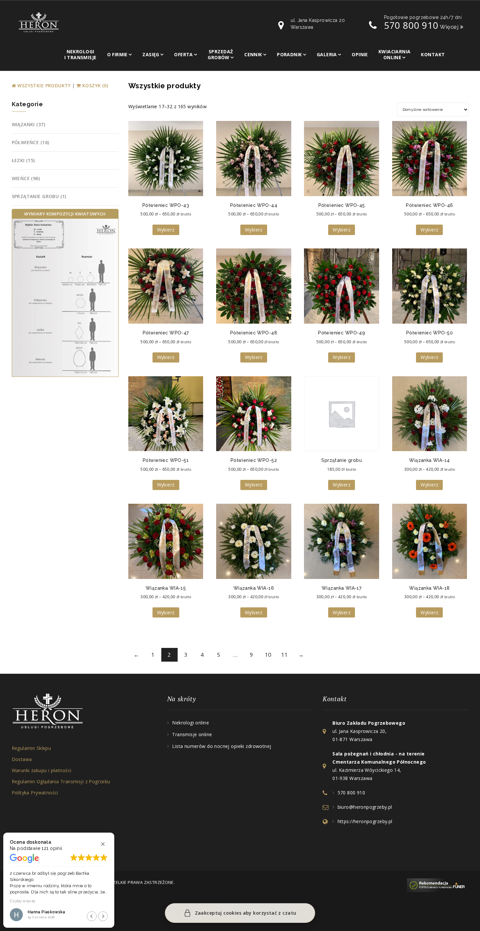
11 (284, 654)
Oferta (183, 54)
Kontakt (433, 54)
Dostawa (22, 759)
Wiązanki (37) (28, 124)
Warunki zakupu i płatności (42, 770)
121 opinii (51, 848)
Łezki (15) (23, 160)
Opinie (360, 54)
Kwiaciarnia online (394, 54)
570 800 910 (411, 25)
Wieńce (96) (26, 178)
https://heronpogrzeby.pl (365, 821)
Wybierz (166, 230)
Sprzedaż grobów (220, 54)
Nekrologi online (190, 722)
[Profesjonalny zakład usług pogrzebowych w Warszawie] (38, 22)
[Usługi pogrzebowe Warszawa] (437, 885)
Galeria (327, 54)
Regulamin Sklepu (31, 748)
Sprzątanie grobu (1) (39, 196)
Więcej (450, 27)
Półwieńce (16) (30, 142)
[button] (103, 844)
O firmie (117, 54)
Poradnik (289, 54)
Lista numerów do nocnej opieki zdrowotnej (221, 746)
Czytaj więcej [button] (22, 901)
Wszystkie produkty (44, 85)
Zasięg (150, 54)
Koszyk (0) (94, 85)
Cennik (253, 54)
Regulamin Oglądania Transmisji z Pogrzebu (61, 781)
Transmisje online (192, 734)
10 (268, 654)
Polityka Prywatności (35, 792)
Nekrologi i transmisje (80, 54)
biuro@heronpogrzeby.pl (365, 807)
